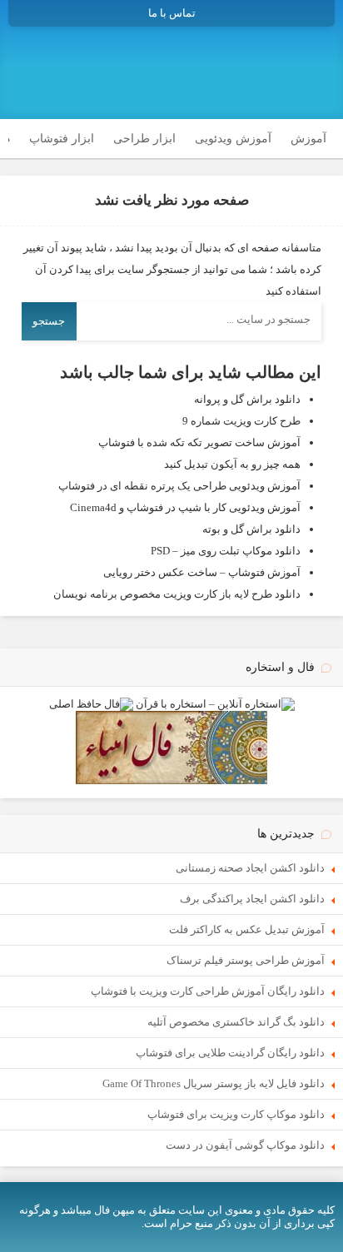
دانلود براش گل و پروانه (247, 399)
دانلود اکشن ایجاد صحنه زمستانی (250, 868)
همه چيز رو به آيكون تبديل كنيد (232, 464)
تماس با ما (172, 13)
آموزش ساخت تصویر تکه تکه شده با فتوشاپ (199, 442)
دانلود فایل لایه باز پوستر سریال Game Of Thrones (213, 1083)
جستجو (48, 321)
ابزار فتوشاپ (61, 138)
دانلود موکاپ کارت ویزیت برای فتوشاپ (236, 1114)
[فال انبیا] (171, 780)
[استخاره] (215, 704)
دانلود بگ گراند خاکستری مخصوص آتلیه (236, 1022)
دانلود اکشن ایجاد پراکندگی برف (252, 898)
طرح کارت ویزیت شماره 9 (241, 421)
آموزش (308, 138)
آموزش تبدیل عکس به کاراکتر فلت (247, 929)
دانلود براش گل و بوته (251, 529)
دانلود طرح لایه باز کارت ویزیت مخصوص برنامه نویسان (177, 594)
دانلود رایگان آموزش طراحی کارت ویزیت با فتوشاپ (208, 991)
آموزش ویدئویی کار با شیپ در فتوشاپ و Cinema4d (185, 507)
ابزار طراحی (144, 138)
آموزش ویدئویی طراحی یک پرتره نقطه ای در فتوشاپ (179, 485)
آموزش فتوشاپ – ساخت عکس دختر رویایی (202, 572)
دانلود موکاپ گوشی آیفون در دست (245, 1145)
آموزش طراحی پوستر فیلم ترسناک (246, 960)
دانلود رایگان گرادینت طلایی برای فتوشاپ (230, 1052)
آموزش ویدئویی (233, 138)
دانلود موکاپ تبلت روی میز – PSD (226, 550)
